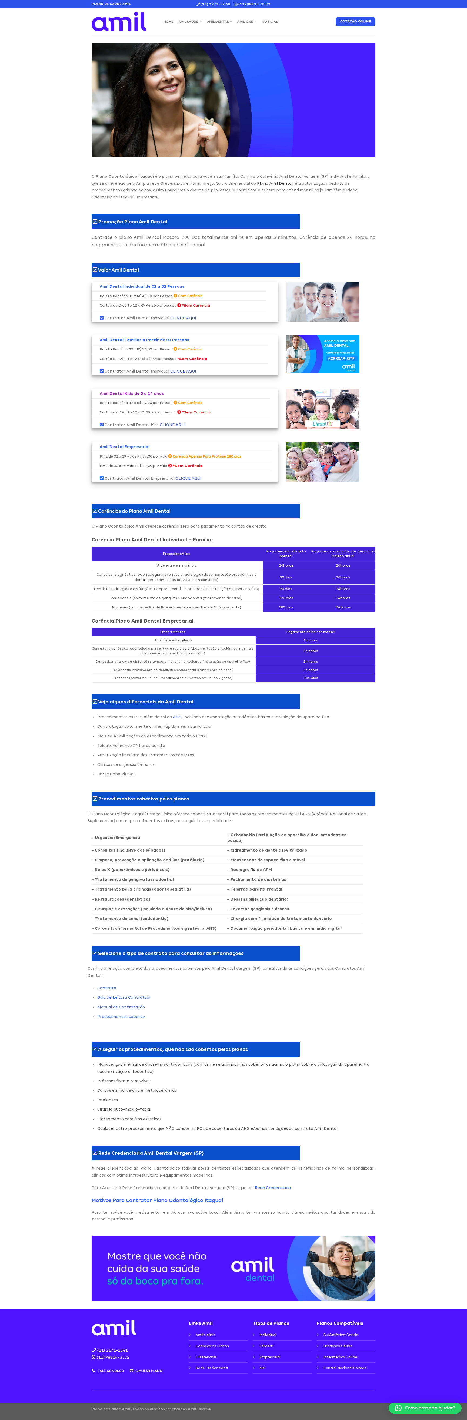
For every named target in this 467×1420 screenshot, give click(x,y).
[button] (425, 1408)
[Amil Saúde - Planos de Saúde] (122, 21)
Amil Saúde (188, 22)
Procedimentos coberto (121, 1016)
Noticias (270, 22)
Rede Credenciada (273, 1188)
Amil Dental (218, 22)
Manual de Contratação (121, 1007)
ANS (177, 717)
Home (169, 22)
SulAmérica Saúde (340, 1335)
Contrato (106, 988)
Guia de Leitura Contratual (123, 997)
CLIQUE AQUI (183, 318)
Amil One (245, 22)
